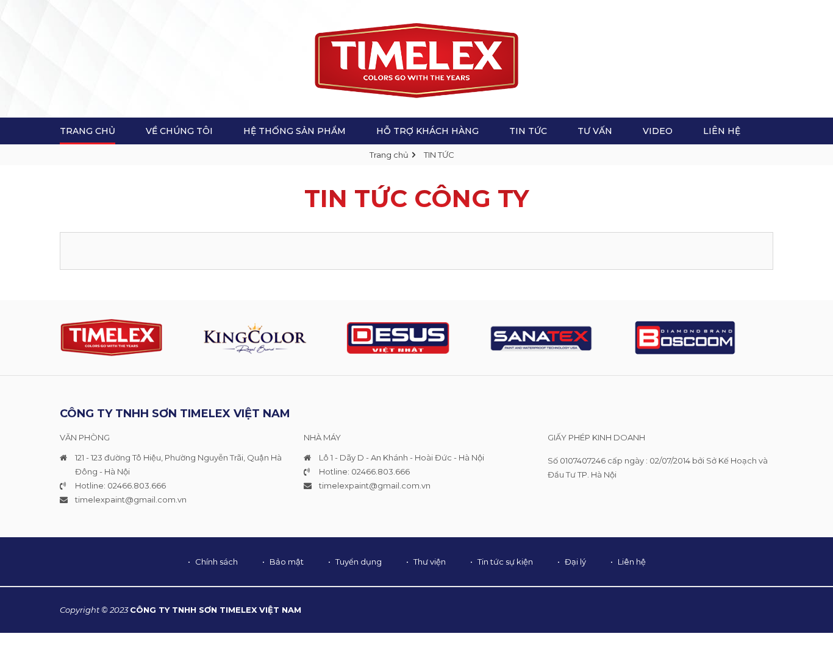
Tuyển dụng (358, 561)
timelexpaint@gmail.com (125, 499)
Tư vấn (594, 130)
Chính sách (216, 561)
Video (658, 130)
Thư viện (429, 561)
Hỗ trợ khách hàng (427, 130)
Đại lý (575, 561)
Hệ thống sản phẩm (294, 130)
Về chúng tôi (179, 130)
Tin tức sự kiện (505, 561)
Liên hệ (721, 130)
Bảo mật (287, 561)
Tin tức (528, 130)
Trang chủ (389, 155)
